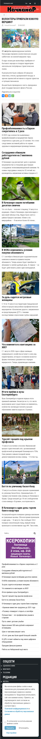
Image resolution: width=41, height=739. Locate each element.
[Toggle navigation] (4, 14)
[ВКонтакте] (3, 95)
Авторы (6, 681)
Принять (10, 728)
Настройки (11, 733)
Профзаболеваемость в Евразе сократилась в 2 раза (18, 130)
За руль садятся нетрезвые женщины (16, 298)
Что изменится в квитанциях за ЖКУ (18, 346)
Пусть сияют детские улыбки (13, 621)
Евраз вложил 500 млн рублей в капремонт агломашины (18, 626)
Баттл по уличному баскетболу (18, 486)
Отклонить (24, 728)
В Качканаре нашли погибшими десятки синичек (18, 204)
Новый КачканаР (10, 25)
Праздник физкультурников (12, 646)
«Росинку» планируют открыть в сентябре (17, 611)
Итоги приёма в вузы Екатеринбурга (13, 393)
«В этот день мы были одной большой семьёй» (19, 635)
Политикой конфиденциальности (16, 709)
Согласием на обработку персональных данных (19, 712)
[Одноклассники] (6, 95)
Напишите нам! (8, 3)
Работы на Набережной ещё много (15, 649)
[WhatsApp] (12, 95)
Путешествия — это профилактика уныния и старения (18, 616)
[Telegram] (9, 95)
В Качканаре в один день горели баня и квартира (19, 509)
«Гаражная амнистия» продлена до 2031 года (18, 607)
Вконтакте (6, 669)
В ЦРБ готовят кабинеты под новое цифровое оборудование (19, 640)
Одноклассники (9, 666)
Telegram (6, 672)
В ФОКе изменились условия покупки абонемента (17, 251)
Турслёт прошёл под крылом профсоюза (17, 440)
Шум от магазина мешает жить (13, 632)
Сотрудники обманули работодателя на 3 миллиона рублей (17, 155)
